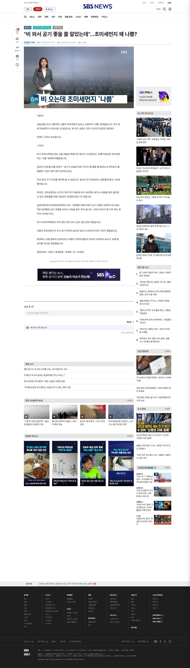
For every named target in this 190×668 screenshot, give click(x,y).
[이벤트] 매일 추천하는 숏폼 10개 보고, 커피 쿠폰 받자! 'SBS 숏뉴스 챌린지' (66, 583)
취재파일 (94, 17)
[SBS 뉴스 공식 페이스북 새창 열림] (160, 641)
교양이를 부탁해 (115, 605)
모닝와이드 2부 (50, 608)
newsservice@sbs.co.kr (95, 654)
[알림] (170, 9)
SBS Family (127, 641)
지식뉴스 (155, 599)
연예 (86, 17)
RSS (132, 617)
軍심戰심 (70, 599)
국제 (60, 17)
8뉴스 (32, 17)
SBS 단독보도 (92, 602)
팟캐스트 (155, 602)
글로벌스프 (139, 474)
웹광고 (54, 641)
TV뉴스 (104, 17)
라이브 (133, 605)
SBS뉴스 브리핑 (72, 619)
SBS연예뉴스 (157, 614)
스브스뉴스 (113, 614)
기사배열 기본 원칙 (118, 656)
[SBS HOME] (169, 2)
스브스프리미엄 (157, 594)
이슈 (25, 627)
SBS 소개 (28, 642)
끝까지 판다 (92, 622)
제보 (132, 602)
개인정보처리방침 (75, 641)
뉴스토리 (48, 620)
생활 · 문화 (27, 614)
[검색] (164, 9)
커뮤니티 (155, 605)
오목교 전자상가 (115, 622)
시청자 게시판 (135, 620)
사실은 (90, 599)
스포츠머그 (113, 599)
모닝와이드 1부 (50, 605)
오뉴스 (47, 614)
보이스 (69, 616)
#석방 (158, 9)
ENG (144, 3)
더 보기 (129, 400)
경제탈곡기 (139, 502)
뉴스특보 (48, 624)
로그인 (152, 3)
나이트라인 (48, 617)
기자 (132, 611)
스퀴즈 (155, 608)
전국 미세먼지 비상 (42, 27)
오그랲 (138, 516)
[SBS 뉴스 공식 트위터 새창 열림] (164, 641)
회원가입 (161, 3)
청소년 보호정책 (131, 656)
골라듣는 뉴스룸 (72, 613)
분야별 (26, 594)
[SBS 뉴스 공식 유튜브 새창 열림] (155, 641)
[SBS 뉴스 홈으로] (97, 6)
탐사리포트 (91, 617)
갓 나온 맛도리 (114, 619)
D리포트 (91, 611)
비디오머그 (113, 594)
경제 (46, 17)
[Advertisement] (79, 348)
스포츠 (78, 17)
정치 (39, 17)
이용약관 (63, 641)
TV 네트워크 (28, 624)
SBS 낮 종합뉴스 (72, 622)
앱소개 (133, 614)
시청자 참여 (42, 642)
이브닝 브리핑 (71, 602)
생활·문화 (69, 17)
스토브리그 (113, 608)
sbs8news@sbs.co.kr (99, 650)
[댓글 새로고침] (32, 306)
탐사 (89, 625)
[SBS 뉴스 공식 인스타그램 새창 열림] (170, 641)
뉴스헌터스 (48, 602)
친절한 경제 (92, 605)
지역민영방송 (143, 641)
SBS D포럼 (156, 621)
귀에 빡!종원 (113, 602)
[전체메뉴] (25, 17)
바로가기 (134, 594)
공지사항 (134, 628)
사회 (53, 17)
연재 (89, 594)
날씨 (132, 599)
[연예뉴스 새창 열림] (153, 96)
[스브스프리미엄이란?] (155, 467)
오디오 (69, 608)
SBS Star (156, 618)
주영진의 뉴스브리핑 (51, 611)
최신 (25, 599)
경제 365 (91, 608)
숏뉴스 (133, 608)
